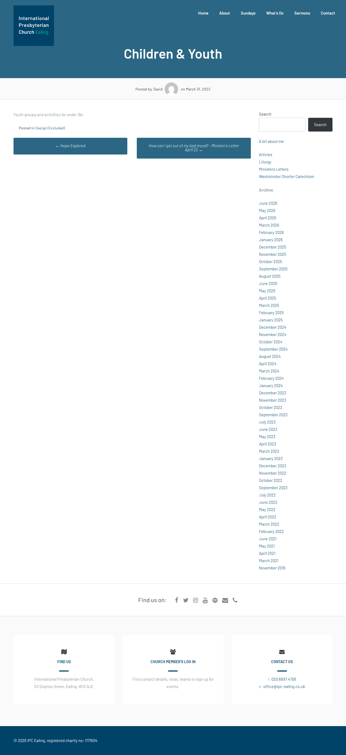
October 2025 (270, 261)
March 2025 (269, 305)
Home (203, 13)
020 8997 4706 (283, 679)
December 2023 (272, 392)
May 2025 (267, 290)
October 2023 (270, 407)
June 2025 (268, 283)
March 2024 (269, 370)
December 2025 (272, 246)
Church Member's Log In (173, 661)
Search (265, 114)
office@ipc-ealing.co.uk (284, 686)
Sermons (302, 13)
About (224, 13)
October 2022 (270, 480)
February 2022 (271, 531)
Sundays (248, 13)
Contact (328, 13)
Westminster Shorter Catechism (286, 176)
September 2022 (273, 487)
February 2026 (271, 232)
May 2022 (267, 509)
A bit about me (271, 141)
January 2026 (271, 239)
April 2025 (267, 298)
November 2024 (272, 334)
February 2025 (271, 312)
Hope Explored (70, 145)
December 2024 (272, 327)
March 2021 (268, 560)
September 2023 (273, 414)
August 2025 (270, 276)
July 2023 (267, 422)
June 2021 (268, 538)
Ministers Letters (273, 169)
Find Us (64, 661)
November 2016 (272, 567)
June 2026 (268, 203)
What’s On (275, 13)
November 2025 (272, 254)
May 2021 (267, 545)
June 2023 (268, 429)
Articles (265, 154)
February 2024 (271, 378)
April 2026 (267, 217)
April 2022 (267, 516)
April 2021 (267, 553)
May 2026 (267, 210)
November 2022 (272, 473)
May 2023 (267, 436)
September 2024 (273, 349)
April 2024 (267, 363)
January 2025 (271, 319)
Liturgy (265, 161)
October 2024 (270, 341)
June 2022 (268, 502)
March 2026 (269, 225)
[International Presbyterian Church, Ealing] (34, 44)
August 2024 (270, 356)
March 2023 (269, 451)
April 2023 (267, 443)
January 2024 (271, 385)
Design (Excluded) (50, 128)
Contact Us (282, 661)
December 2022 (272, 465)
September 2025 (273, 268)
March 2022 (269, 524)
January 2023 (271, 458)
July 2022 (267, 494)
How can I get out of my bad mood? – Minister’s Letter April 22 (194, 147)
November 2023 (272, 400)
